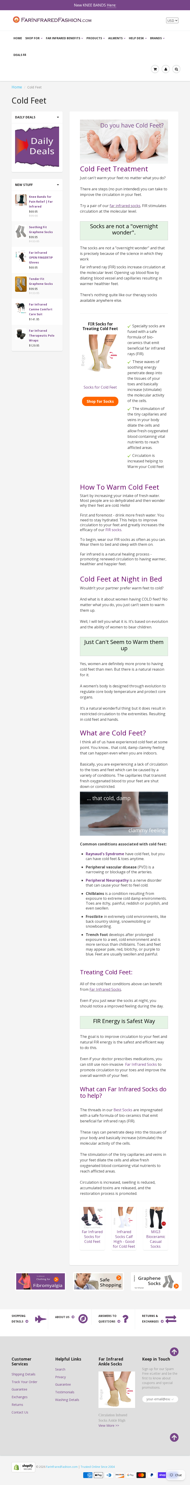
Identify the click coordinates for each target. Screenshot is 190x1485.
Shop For (32, 38)
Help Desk (136, 38)
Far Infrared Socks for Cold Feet (92, 1236)
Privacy (60, 1377)
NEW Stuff (24, 185)
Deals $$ (19, 55)
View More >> (108, 1425)
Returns (17, 1404)
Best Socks (123, 1109)
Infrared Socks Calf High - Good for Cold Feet (124, 1239)
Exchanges (20, 1397)
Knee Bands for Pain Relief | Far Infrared (41, 201)
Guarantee (19, 1389)
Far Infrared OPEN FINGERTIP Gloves (41, 257)
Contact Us (20, 1412)
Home (17, 38)
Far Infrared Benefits (63, 38)
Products (94, 38)
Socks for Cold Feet (100, 387)
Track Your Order (24, 1382)
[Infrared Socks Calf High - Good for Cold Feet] (124, 1218)
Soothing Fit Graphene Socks (41, 229)
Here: (111, 5)
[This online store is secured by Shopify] (23, 1467)
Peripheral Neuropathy (107, 880)
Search (60, 1369)
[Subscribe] (172, 1399)
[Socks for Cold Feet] (100, 355)
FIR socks (113, 529)
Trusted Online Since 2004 (98, 1467)
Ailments (115, 38)
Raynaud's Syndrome (105, 853)
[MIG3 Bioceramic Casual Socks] (155, 1217)
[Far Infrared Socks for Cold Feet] (92, 1217)
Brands (156, 38)
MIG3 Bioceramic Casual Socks (155, 1239)
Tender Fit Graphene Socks (41, 281)
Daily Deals (25, 117)
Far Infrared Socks (105, 989)
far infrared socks (125, 205)
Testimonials (64, 1392)
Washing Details (67, 1399)
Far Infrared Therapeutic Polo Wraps (41, 335)
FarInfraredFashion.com (62, 1467)
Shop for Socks (100, 401)
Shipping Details (23, 1374)
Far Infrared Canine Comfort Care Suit (40, 309)
